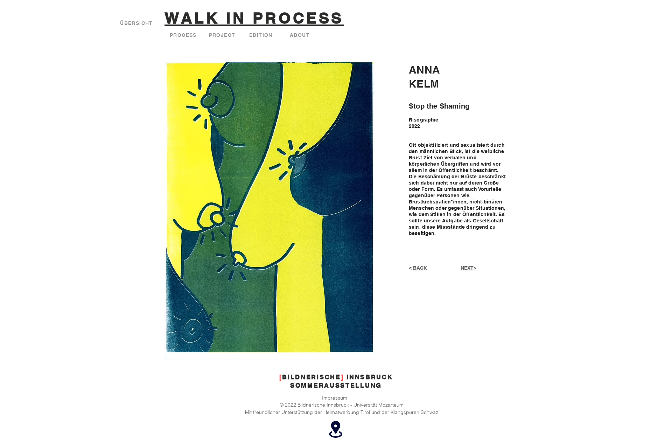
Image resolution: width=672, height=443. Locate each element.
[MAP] (335, 429)
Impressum (334, 398)
